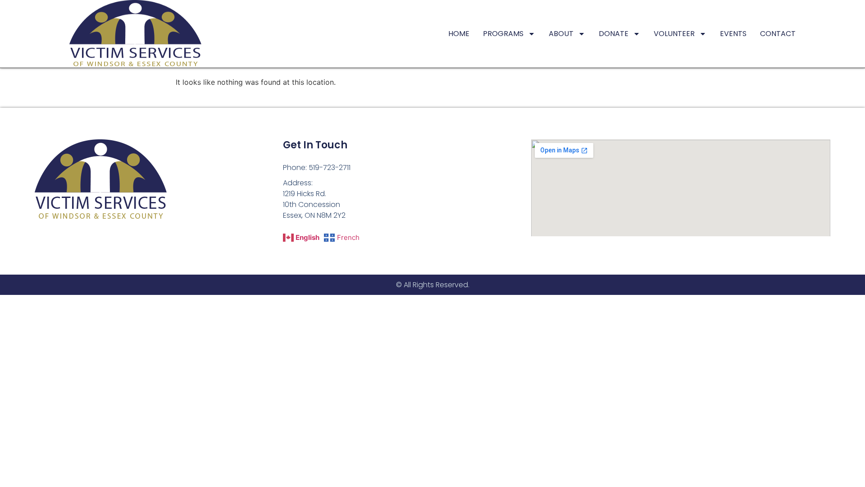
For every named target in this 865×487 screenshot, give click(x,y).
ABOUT (561, 33)
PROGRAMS (503, 33)
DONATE (613, 33)
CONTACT (778, 33)
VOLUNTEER (674, 33)
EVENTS (733, 33)
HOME (458, 33)
